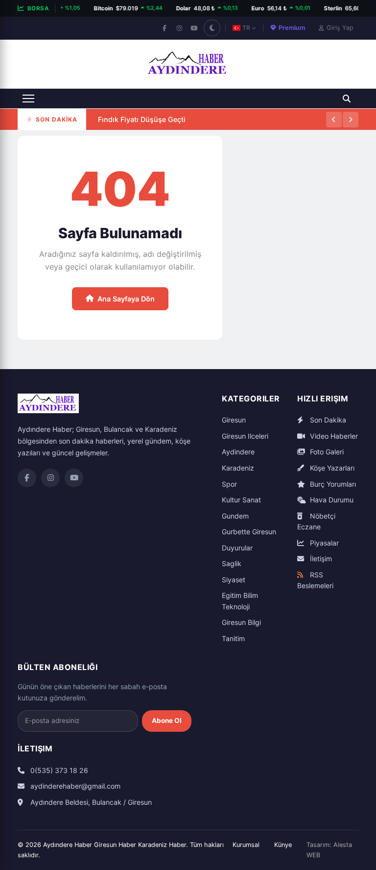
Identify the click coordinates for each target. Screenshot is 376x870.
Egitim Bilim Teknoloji (240, 601)
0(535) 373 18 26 (58, 770)
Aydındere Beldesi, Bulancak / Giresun (90, 802)
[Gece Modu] (212, 28)
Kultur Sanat (241, 500)
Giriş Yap (340, 27)
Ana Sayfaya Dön (126, 299)
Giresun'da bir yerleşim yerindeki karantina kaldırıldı (186, 129)
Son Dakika (327, 420)
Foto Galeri (326, 451)
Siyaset (233, 579)
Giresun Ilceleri (245, 436)
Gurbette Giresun (249, 531)
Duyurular (237, 548)
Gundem (235, 516)
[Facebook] (164, 28)
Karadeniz (238, 468)
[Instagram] (179, 28)
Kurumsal (246, 844)
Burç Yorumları (332, 484)
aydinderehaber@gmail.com (74, 786)
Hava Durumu (330, 500)
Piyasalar (323, 543)
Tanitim (233, 638)
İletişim (320, 558)
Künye (283, 844)
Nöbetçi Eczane (316, 521)
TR (246, 27)
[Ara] (346, 98)
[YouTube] (194, 28)
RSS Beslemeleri (315, 580)
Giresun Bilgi (241, 622)
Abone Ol (167, 720)
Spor (229, 484)
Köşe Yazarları (331, 468)
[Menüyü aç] (28, 98)
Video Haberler (333, 436)
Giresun (234, 420)
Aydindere (238, 451)
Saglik (231, 563)
